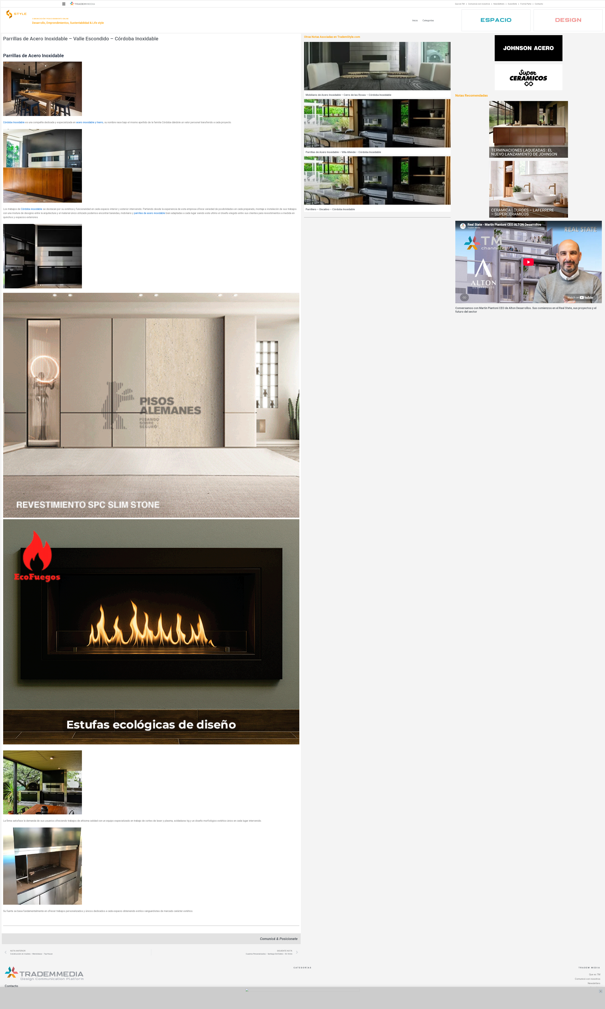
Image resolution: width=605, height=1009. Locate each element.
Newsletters (498, 4)
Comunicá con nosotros (479, 4)
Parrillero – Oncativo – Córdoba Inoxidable (330, 209)
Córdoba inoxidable (31, 209)
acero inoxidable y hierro (89, 122)
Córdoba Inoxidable (14, 122)
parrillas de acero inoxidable (149, 213)
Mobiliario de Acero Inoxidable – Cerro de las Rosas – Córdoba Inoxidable (348, 94)
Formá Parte (525, 4)
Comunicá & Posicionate (279, 939)
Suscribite (512, 4)
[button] (64, 4)
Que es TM (460, 4)
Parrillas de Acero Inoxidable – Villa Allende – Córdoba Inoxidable (343, 152)
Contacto (539, 4)
